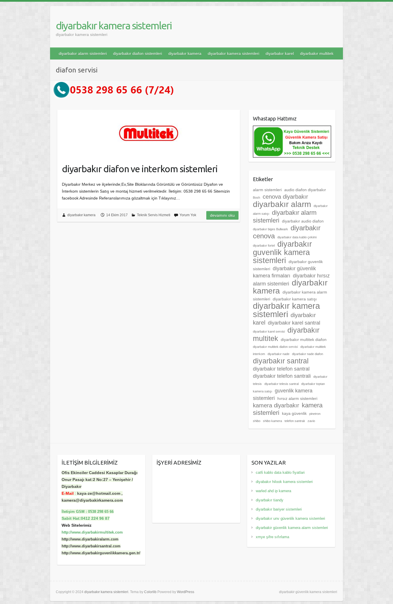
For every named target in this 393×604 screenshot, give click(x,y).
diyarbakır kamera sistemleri (113, 25)
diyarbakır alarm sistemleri (83, 53)
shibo (256, 421)
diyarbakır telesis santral (281, 384)
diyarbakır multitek (316, 53)
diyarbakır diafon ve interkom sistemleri (140, 169)
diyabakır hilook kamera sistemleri (284, 482)
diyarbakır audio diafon (303, 221)
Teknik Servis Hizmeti (153, 215)
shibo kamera (272, 421)
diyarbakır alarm (282, 204)
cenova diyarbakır (285, 196)
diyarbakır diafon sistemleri (137, 53)
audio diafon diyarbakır (305, 189)
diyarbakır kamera (184, 53)
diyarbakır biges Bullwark (270, 229)
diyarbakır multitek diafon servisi (275, 346)
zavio (311, 421)
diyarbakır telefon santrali (282, 376)
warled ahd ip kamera (273, 491)
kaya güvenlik (294, 413)
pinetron (314, 413)
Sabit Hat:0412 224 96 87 (86, 518)
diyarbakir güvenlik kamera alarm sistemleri (292, 528)
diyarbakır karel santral (294, 323)
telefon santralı (295, 421)
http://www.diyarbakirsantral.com (91, 546)
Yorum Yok (188, 215)
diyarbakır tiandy (269, 500)
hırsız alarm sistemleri (297, 398)
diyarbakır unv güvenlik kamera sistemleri (290, 518)
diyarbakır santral (281, 361)
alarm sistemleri (267, 189)
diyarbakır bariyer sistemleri (279, 509)
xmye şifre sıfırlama (272, 537)
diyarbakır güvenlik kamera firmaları (284, 272)
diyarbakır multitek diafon (304, 339)
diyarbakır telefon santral (281, 369)
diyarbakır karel (280, 53)
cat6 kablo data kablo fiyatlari (280, 472)
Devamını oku (222, 215)
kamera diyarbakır (276, 405)
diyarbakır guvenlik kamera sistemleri (282, 252)
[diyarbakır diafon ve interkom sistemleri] (148, 133)
